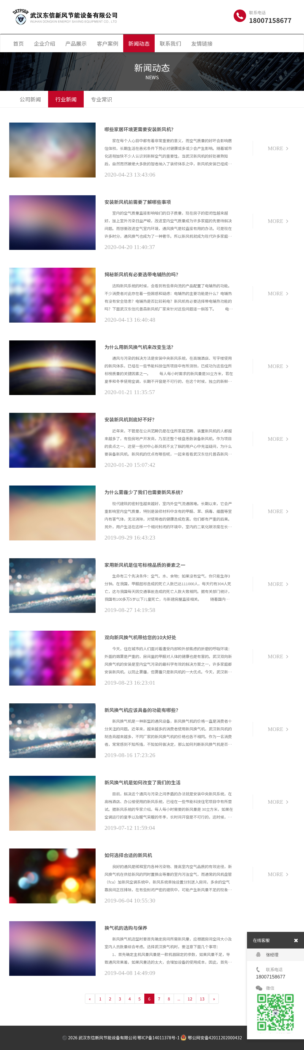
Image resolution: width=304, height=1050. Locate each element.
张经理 (272, 954)
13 (202, 999)
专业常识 (101, 99)
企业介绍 (44, 43)
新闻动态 (139, 43)
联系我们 (170, 43)
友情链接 (202, 43)
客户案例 (107, 43)
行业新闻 (66, 99)
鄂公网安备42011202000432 (215, 1038)
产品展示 (76, 43)
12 (190, 999)
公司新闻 (30, 99)
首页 (18, 43)
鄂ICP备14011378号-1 (158, 1038)
